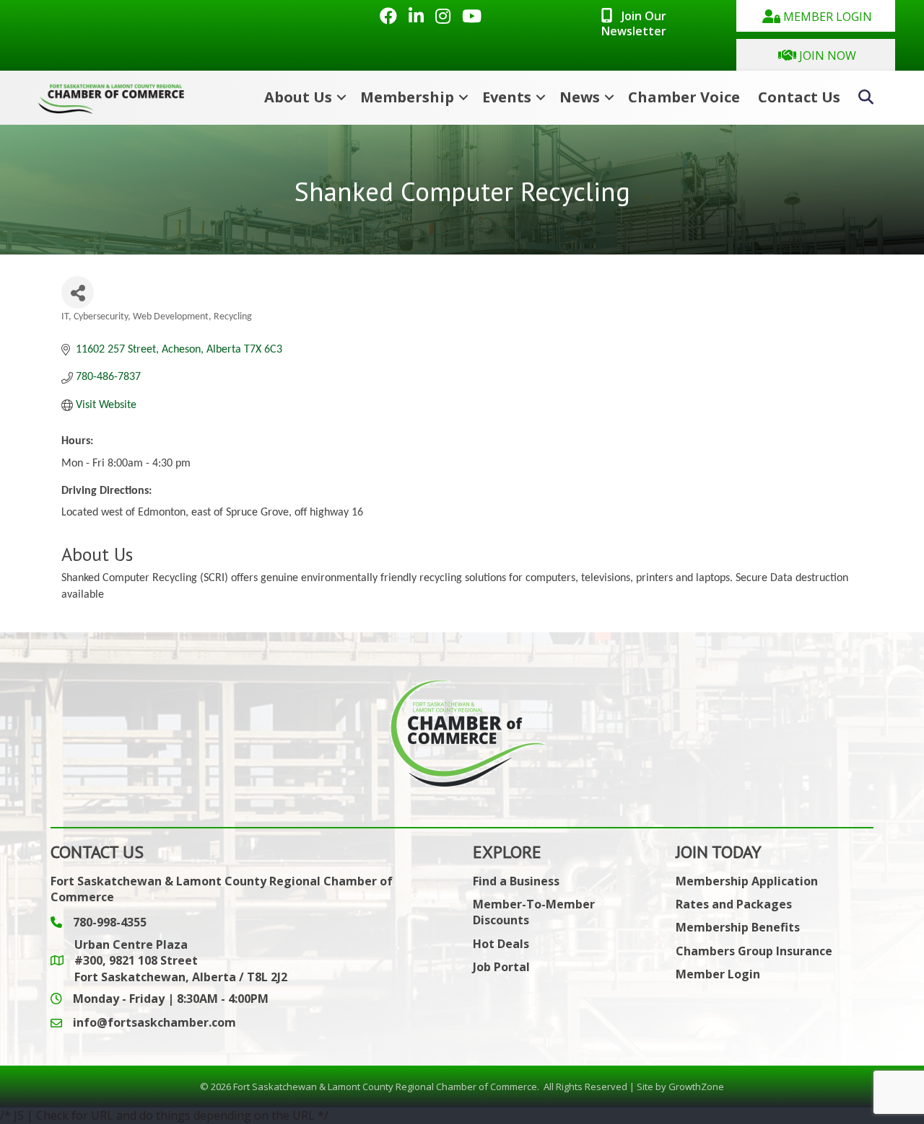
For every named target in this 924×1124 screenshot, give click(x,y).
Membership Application (747, 881)
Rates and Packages (734, 904)
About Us (298, 97)
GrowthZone (696, 1086)
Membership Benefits (738, 927)
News (579, 97)
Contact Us (799, 97)
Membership (407, 97)
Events (506, 97)
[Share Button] (77, 292)
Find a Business (516, 881)
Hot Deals (501, 944)
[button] (815, 16)
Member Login (718, 974)
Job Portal (501, 967)
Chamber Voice (684, 97)
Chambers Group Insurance (754, 951)
